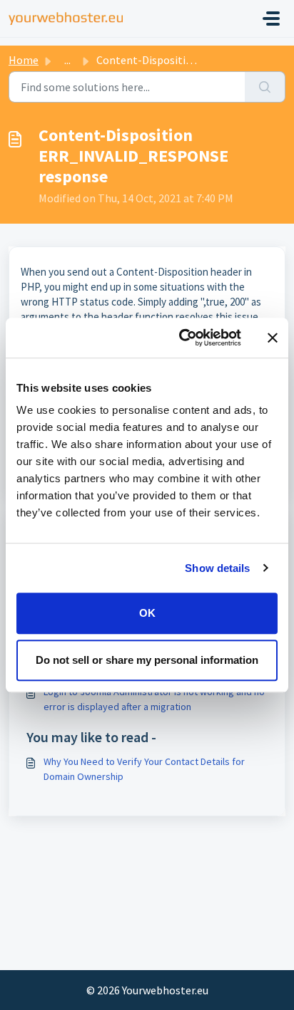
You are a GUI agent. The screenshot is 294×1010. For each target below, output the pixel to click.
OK (147, 613)
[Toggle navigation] (271, 18)
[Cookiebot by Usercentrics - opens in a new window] (182, 337)
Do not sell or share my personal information (147, 660)
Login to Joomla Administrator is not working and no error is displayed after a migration (154, 699)
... (67, 60)
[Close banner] (273, 338)
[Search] (265, 87)
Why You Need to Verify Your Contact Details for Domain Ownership (144, 769)
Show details (217, 568)
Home (24, 60)
